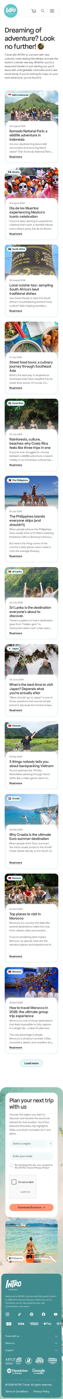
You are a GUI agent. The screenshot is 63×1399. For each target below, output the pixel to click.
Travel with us (12, 1336)
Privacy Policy (41, 1391)
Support (9, 1350)
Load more (32, 1063)
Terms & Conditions (16, 1391)
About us (9, 1343)
